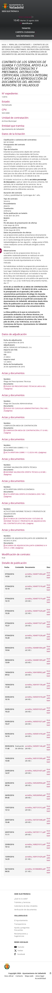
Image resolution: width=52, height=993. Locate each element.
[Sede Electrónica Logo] (13, 6)
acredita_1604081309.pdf (35, 660)
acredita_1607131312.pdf (35, 807)
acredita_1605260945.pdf (35, 795)
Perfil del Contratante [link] (19, 44)
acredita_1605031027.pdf (35, 721)
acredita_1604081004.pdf (35, 648)
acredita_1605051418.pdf (35, 734)
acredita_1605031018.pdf (35, 697)
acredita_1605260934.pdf (35, 783)
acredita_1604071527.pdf (35, 623)
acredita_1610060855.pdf (35, 869)
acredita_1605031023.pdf (35, 709)
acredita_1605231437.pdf (35, 770)
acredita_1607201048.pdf (35, 820)
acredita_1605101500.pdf (35, 758)
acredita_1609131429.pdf (35, 857)
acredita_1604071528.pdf (35, 635)
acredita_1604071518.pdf (35, 586)
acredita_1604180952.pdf (35, 672)
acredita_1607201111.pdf (35, 832)
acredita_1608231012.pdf (35, 844)
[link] (26, 17)
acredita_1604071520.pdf (35, 611)
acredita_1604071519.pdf (35, 598)
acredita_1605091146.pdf (35, 746)
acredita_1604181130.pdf (35, 684)
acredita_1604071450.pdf (35, 574)
